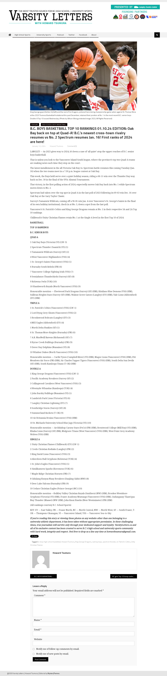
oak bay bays (97, 541)
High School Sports (22, 34)
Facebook (83, 34)
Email (37, 629)
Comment (39, 595)
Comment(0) (72, 146)
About (93, 34)
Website (38, 639)
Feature (34, 124)
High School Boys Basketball (54, 124)
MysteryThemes (53, 673)
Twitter (71, 34)
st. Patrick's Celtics (123, 541)
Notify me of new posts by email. (52, 654)
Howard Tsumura (56, 146)
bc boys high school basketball (49, 541)
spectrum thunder (109, 541)
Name (38, 620)
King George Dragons (83, 541)
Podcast (60, 34)
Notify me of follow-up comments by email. (57, 649)
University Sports (44, 34)
